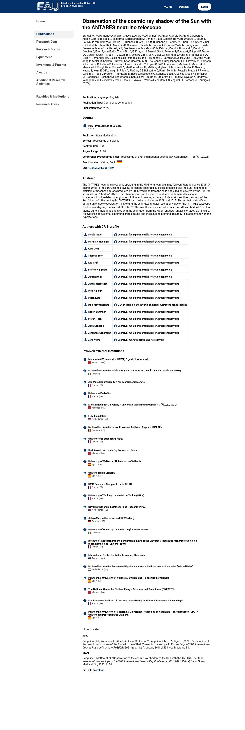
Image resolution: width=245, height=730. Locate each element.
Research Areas (47, 104)
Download (98, 670)
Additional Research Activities (50, 82)
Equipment (44, 57)
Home (40, 21)
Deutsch (184, 6)
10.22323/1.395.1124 (101, 168)
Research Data (46, 42)
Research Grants (48, 49)
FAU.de (168, 6)
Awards (41, 72)
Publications (45, 34)
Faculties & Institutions (52, 96)
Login (204, 6)
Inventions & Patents (51, 65)
